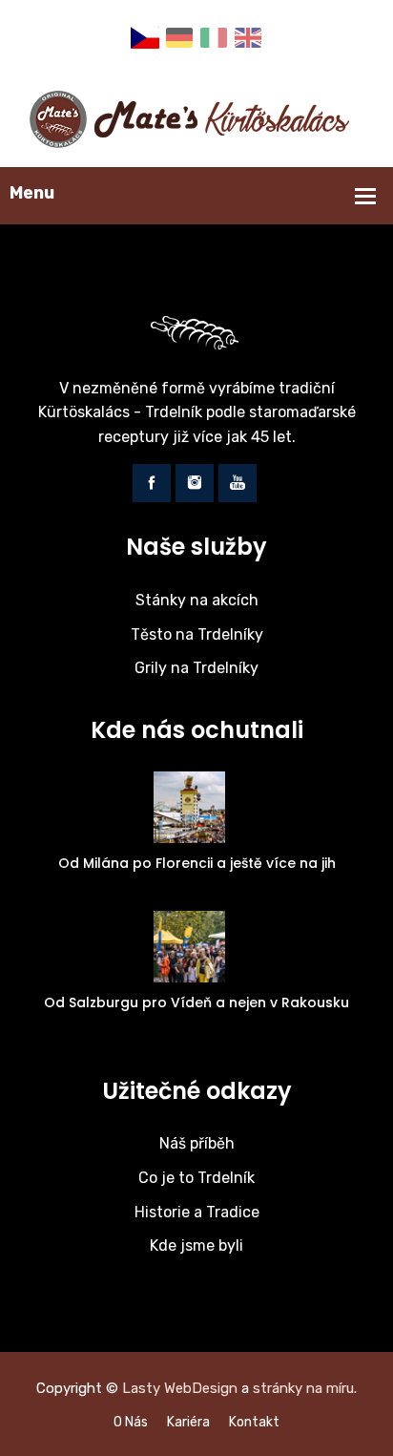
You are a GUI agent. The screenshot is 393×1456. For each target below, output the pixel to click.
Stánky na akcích (197, 600)
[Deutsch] (179, 37)
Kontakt (254, 1422)
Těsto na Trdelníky (197, 634)
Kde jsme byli (196, 1245)
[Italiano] (213, 37)
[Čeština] (145, 37)
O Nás (131, 1422)
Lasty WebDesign (180, 1388)
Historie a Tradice (196, 1212)
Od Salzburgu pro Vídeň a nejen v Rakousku (196, 1002)
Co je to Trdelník (196, 1178)
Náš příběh (197, 1143)
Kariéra (188, 1422)
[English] (248, 37)
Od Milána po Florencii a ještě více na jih (197, 863)
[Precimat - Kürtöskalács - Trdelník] (196, 118)
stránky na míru (303, 1388)
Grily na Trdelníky (196, 668)
